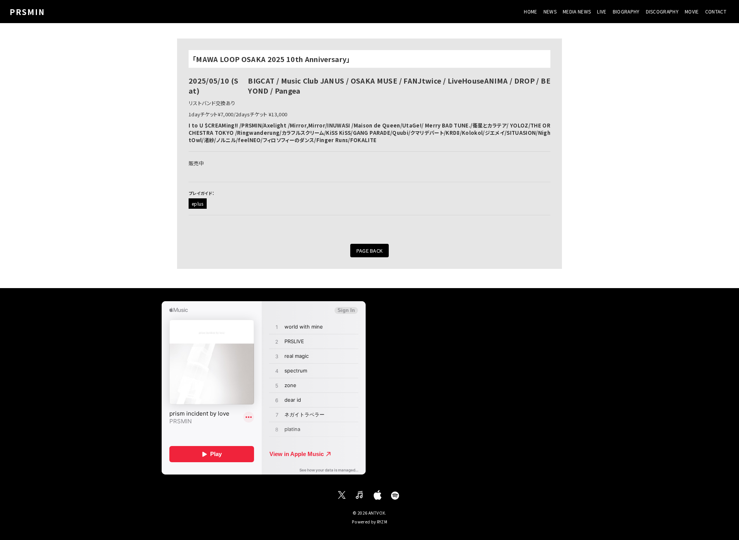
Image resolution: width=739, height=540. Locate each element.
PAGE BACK (369, 250)
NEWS (550, 11)
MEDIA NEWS (577, 11)
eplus (198, 203)
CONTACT (715, 11)
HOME (530, 11)
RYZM (382, 522)
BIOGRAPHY (626, 11)
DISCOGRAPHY (662, 11)
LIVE (601, 11)
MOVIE (692, 11)
